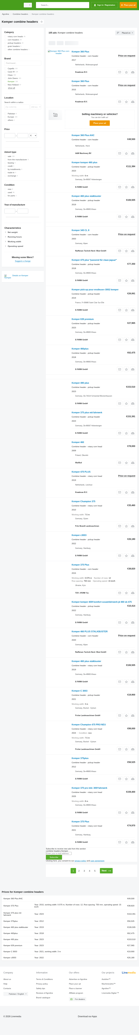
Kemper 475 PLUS (81, 472)
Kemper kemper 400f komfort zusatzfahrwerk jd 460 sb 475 (102, 602)
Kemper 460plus (80, 349)
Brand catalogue (43, 997)
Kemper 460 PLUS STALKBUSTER (90, 631)
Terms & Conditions (44, 979)
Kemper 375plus (80, 758)
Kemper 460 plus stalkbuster (86, 196)
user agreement (97, 861)
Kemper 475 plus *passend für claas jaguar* (94, 260)
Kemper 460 (78, 442)
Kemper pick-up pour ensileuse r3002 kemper (95, 289)
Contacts (7, 988)
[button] (126, 72)
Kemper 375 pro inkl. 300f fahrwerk (89, 788)
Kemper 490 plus (80, 383)
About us (7, 979)
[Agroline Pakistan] (11, 5)
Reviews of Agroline (44, 993)
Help (5, 984)
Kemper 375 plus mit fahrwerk (87, 412)
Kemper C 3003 (79, 691)
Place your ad (99, 123)
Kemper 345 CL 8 (80, 230)
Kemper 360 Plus (80, 52)
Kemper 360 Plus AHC (83, 135)
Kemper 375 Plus (80, 565)
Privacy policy (42, 984)
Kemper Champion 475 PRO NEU (89, 724)
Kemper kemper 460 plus (84, 162)
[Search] (38, 5)
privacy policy (80, 861)
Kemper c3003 (79, 535)
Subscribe (54, 857)
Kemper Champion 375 (83, 501)
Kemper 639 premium (83, 319)
